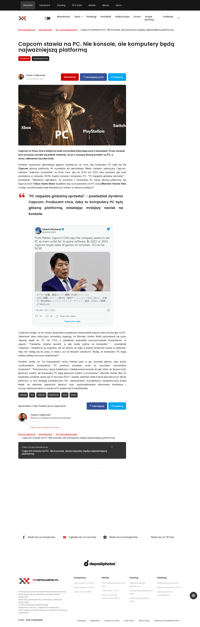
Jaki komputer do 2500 (84, 583)
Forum (137, 16)
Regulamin (95, 621)
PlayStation (54, 395)
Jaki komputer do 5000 (84, 587)
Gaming (61, 5)
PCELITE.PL (129, 621)
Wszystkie (28, 5)
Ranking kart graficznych (168, 583)
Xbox (65, 395)
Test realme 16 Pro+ (110, 591)
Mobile (92, 5)
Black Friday (144, 621)
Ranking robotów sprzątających (164, 593)
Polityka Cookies (112, 621)
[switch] (48, 18)
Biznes (105, 5)
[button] (178, 18)
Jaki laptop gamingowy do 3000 (141, 592)
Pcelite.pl (168, 16)
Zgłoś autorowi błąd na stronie (45, 427)
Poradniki (105, 16)
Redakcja (82, 621)
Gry (32, 395)
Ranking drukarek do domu (169, 587)
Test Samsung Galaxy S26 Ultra (113, 584)
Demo (73, 395)
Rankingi (91, 16)
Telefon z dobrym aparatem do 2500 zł (111, 596)
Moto (119, 5)
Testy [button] (77, 16)
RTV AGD (77, 5)
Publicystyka (122, 16)
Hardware (44, 5)
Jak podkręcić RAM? (83, 592)
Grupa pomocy (149, 18)
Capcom (41, 395)
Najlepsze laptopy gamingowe (138, 584)
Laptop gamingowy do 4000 (139, 600)
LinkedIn (34, 421)
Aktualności (63, 16)
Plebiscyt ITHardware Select (166, 621)
